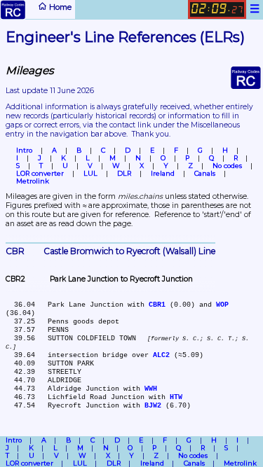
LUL (90, 173)
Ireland (163, 173)
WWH (150, 388)
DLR (124, 173)
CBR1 (157, 304)
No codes (227, 165)
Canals (204, 173)
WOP (222, 304)
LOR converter (40, 173)
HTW (176, 397)
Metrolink (32, 181)
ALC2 (161, 355)
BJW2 (152, 405)
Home (59, 7)
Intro (24, 150)
